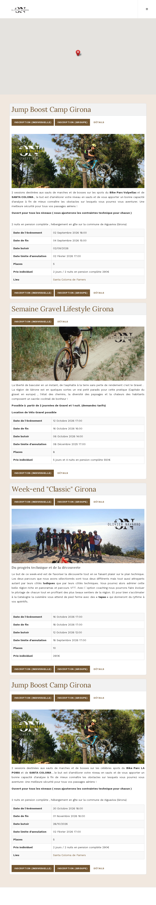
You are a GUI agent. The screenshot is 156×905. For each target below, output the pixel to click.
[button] (78, 53)
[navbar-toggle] (147, 9)
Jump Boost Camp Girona (51, 109)
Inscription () (32, 122)
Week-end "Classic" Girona (54, 489)
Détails (99, 122)
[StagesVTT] (20, 11)
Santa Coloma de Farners (69, 279)
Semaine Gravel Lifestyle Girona (63, 308)
